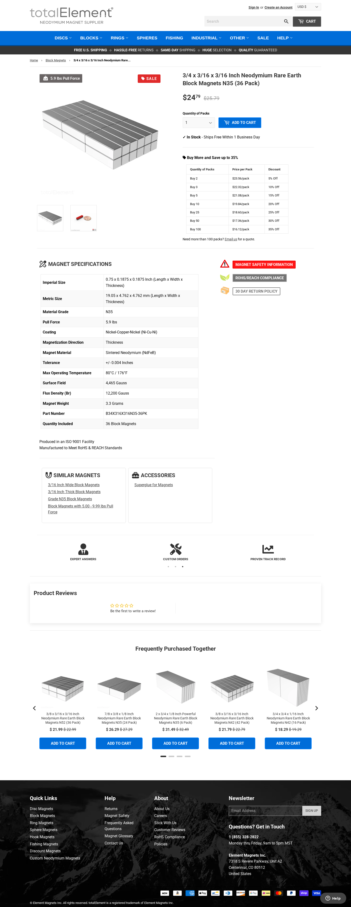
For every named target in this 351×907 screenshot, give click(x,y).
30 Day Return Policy (256, 291)
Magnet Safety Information (264, 264)
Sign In (254, 7)
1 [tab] (168, 566)
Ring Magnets (41, 823)
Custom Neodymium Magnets (55, 858)
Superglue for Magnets (153, 485)
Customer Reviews (169, 830)
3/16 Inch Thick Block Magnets (74, 492)
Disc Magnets (41, 809)
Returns (111, 809)
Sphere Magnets (43, 830)
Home (34, 60)
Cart (310, 21)
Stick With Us (165, 823)
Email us (231, 239)
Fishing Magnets (44, 844)
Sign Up (311, 810)
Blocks (90, 38)
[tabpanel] (83, 552)
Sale (263, 38)
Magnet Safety (117, 815)
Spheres (147, 38)
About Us (162, 809)
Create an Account (278, 7)
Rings (118, 38)
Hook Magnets (42, 837)
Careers (160, 815)
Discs (62, 38)
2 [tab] (175, 566)
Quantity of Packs (196, 113)
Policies (160, 844)
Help (283, 38)
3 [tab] (182, 566)
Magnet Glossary (119, 836)
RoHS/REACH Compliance (259, 278)
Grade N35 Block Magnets (70, 499)
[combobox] (248, 21)
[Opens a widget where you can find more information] (333, 899)
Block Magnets (56, 60)
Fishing (174, 38)
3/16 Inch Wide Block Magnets (74, 485)
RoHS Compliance (169, 837)
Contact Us (114, 843)
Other (238, 38)
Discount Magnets (45, 851)
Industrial (205, 38)
